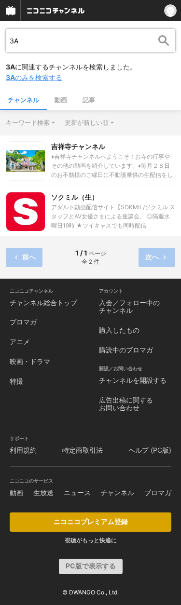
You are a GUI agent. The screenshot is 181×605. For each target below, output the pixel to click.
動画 (61, 100)
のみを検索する (34, 77)
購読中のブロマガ (126, 350)
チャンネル (23, 100)
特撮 (16, 381)
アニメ (20, 341)
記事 (89, 100)
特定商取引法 (82, 450)
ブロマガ (23, 322)
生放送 (43, 492)
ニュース (77, 492)
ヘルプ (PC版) (149, 450)
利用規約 (23, 450)
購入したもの (119, 330)
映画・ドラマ (30, 361)
